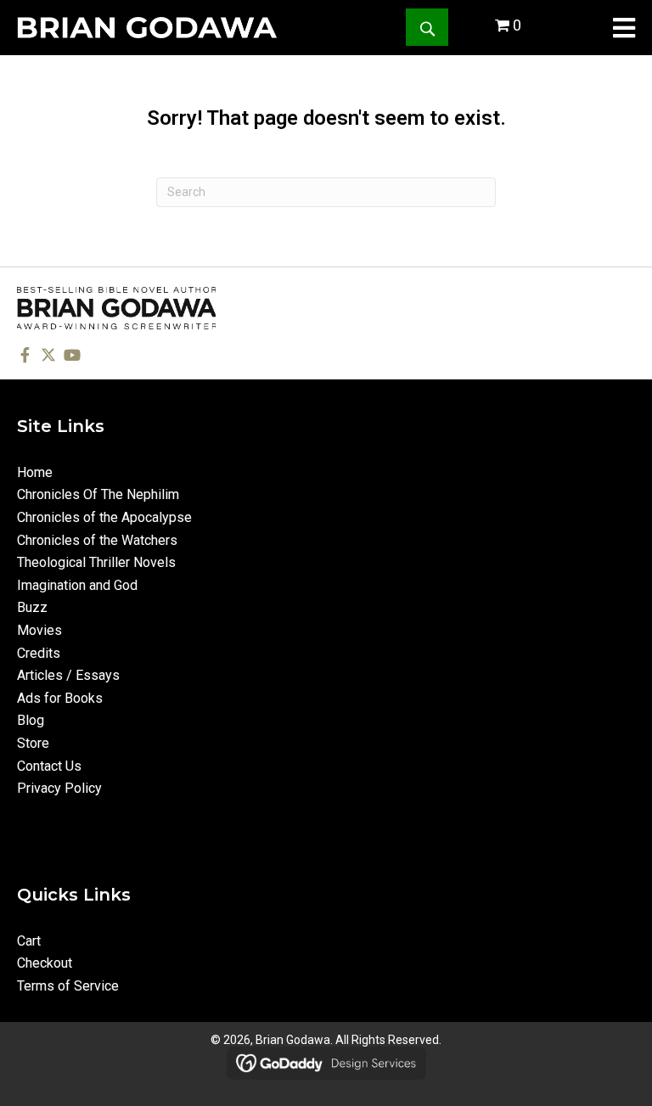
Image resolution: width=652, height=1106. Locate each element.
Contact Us (49, 766)
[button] (427, 27)
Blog (30, 720)
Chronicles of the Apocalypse (104, 517)
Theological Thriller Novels (96, 562)
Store (33, 743)
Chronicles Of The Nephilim (98, 494)
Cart (29, 941)
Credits (38, 653)
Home (35, 472)
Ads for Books (60, 698)
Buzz (32, 607)
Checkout (44, 963)
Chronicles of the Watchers (97, 540)
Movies (39, 630)
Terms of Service (68, 986)
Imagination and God (77, 585)
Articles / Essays (68, 675)
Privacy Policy (59, 788)
